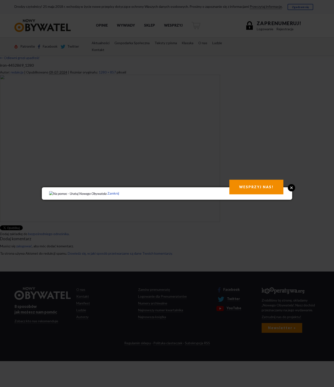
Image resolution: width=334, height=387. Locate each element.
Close (291, 187)
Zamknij (113, 193)
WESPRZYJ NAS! (256, 187)
